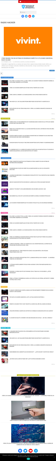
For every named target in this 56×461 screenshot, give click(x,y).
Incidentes (22, 61)
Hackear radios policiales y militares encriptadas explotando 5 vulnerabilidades (31, 142)
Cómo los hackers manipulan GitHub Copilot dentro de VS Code (26, 87)
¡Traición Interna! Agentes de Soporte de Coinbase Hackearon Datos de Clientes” (31, 310)
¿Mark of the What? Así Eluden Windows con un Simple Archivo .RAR (27, 189)
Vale (28, 458)
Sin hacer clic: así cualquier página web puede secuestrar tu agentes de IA (29, 101)
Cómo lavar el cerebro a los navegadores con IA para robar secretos (28, 94)
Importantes (17, 61)
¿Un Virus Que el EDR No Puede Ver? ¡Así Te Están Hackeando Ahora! (27, 358)
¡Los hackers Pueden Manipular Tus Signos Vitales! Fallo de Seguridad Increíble (30, 202)
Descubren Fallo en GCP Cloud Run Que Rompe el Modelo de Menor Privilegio (29, 196)
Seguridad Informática (30, 61)
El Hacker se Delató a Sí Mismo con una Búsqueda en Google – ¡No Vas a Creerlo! (30, 317)
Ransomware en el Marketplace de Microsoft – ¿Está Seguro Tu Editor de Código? (31, 352)
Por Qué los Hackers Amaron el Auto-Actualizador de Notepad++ (26, 297)
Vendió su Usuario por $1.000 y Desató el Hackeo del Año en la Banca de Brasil (30, 304)
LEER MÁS (52, 70)
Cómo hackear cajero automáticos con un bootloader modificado (28, 420)
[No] (54, 457)
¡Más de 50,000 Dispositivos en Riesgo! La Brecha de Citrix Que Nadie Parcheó (29, 182)
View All (53, 113)
